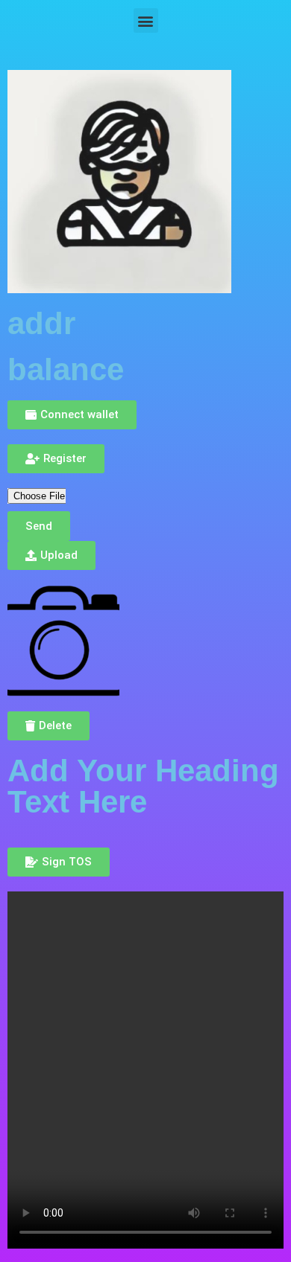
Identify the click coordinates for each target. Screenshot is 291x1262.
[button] (146, 20)
